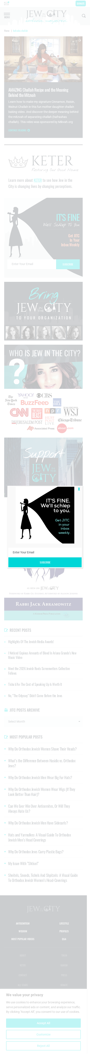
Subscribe (45, 562)
